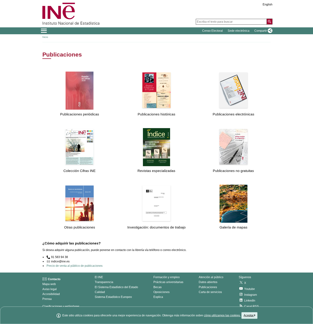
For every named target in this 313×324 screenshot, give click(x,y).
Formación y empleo (166, 277)
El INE (99, 277)
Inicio (45, 37)
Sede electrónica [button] (238, 30)
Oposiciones (161, 292)
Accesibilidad (51, 294)
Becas (157, 287)
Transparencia (104, 282)
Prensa (47, 298)
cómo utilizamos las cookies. (222, 315)
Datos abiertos (208, 282)
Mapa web (49, 284)
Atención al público (211, 277)
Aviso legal (49, 289)
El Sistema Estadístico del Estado (116, 287)
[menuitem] (79, 94)
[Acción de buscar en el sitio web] (269, 21)
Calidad (100, 292)
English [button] (267, 4)
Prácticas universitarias (168, 282)
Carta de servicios (210, 292)
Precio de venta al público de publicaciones (75, 265)
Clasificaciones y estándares (60, 306)
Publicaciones (208, 287)
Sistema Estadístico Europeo (113, 296)
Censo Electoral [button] (212, 30)
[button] (262, 31)
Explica (158, 296)
